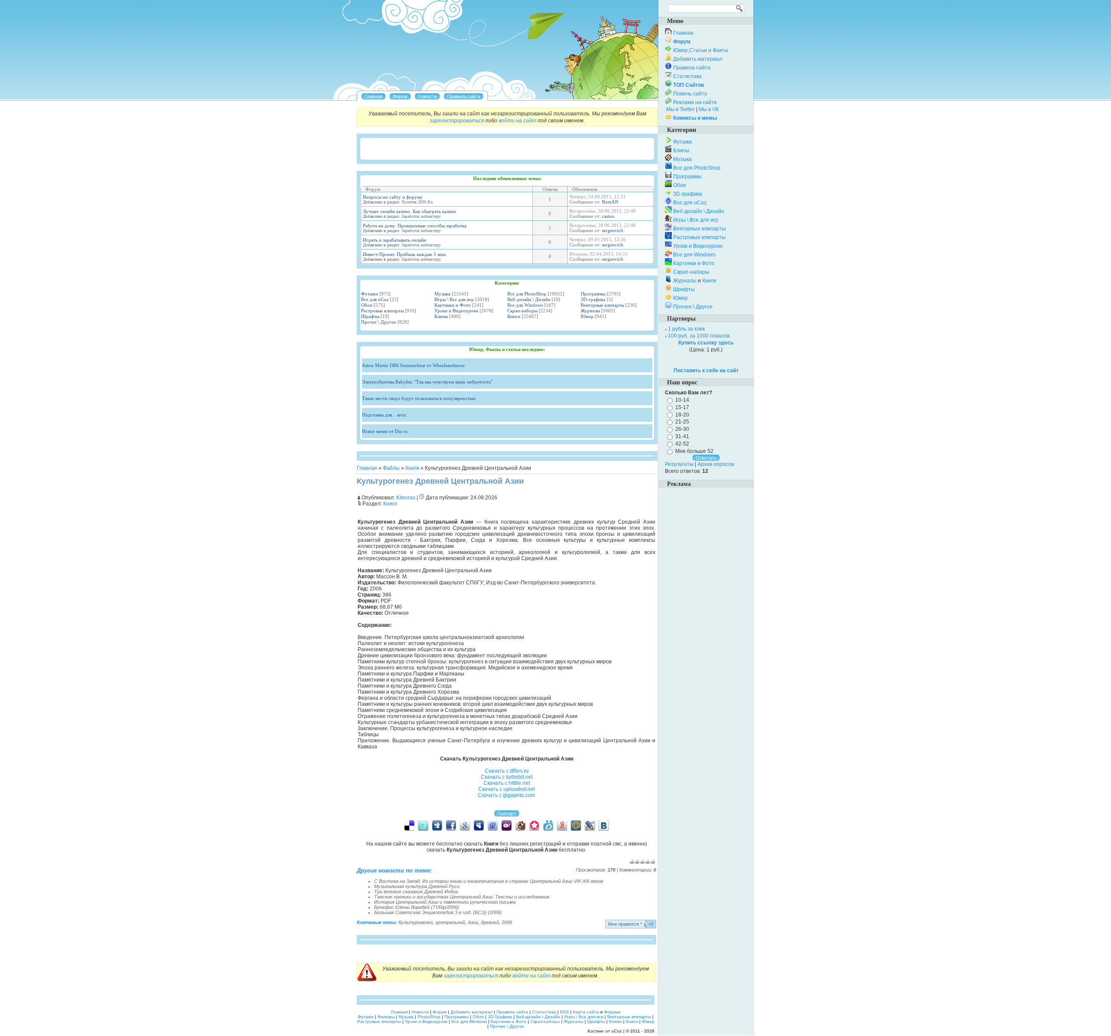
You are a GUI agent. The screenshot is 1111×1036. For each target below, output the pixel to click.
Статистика (687, 76)
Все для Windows (525, 305)
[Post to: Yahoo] (506, 825)
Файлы (391, 468)
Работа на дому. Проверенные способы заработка (415, 225)
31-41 (682, 436)
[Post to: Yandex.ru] (562, 825)
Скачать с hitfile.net (506, 783)
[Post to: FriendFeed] (493, 825)
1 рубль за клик (686, 329)
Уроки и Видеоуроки (456, 310)
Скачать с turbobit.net (506, 777)
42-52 (682, 444)
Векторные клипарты (602, 305)
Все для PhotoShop (526, 293)
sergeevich (612, 230)
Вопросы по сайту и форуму (393, 197)
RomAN (610, 201)
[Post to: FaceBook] (451, 825)
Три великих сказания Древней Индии (416, 891)
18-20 (682, 414)
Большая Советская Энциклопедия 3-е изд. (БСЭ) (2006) (438, 912)
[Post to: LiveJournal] (590, 825)
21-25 (682, 422)
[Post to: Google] (465, 825)
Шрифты (370, 316)
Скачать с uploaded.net (506, 789)
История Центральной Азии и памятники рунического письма (445, 902)
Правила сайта (691, 68)
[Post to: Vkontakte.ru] (604, 825)
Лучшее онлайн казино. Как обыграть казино (409, 211)
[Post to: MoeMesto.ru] (548, 825)
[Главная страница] (373, 96)
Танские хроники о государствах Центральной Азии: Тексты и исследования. (462, 896)
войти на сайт (517, 121)
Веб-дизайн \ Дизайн (528, 299)
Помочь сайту (690, 94)
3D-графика (593, 299)
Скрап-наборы (522, 310)
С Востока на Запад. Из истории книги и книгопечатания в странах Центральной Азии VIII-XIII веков (488, 881)
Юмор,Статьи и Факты (700, 50)
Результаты (679, 464)
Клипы (441, 316)
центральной (450, 922)
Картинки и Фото (452, 305)
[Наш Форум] (400, 96)
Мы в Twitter (680, 109)
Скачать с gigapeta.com (506, 795)
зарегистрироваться (457, 121)
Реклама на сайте (695, 102)
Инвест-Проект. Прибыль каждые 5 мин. (405, 254)
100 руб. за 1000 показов (699, 336)
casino (608, 216)
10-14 (682, 400)
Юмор (587, 316)
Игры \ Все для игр (454, 299)
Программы (593, 293)
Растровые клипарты (382, 310)
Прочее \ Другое (378, 322)
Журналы (590, 310)
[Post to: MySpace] (479, 825)
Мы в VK (709, 109)
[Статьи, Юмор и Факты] (427, 96)
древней (490, 922)
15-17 (682, 407)
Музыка (442, 293)
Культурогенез (415, 922)
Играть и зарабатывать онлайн (394, 240)
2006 (507, 922)
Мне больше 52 (694, 451)
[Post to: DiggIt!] (437, 825)
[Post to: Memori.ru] (534, 825)
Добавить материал (697, 59)
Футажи (369, 293)
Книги (513, 316)
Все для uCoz (374, 299)
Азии (473, 922)
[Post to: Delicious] (409, 825)
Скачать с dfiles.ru (507, 771)
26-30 (682, 429)
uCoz (616, 1031)
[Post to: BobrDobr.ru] (520, 825)
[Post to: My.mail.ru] (576, 825)
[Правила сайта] (463, 96)
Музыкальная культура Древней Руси (417, 886)
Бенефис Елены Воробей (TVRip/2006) (416, 907)
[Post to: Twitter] (423, 825)
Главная (367, 468)
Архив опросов (715, 464)
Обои (366, 305)
